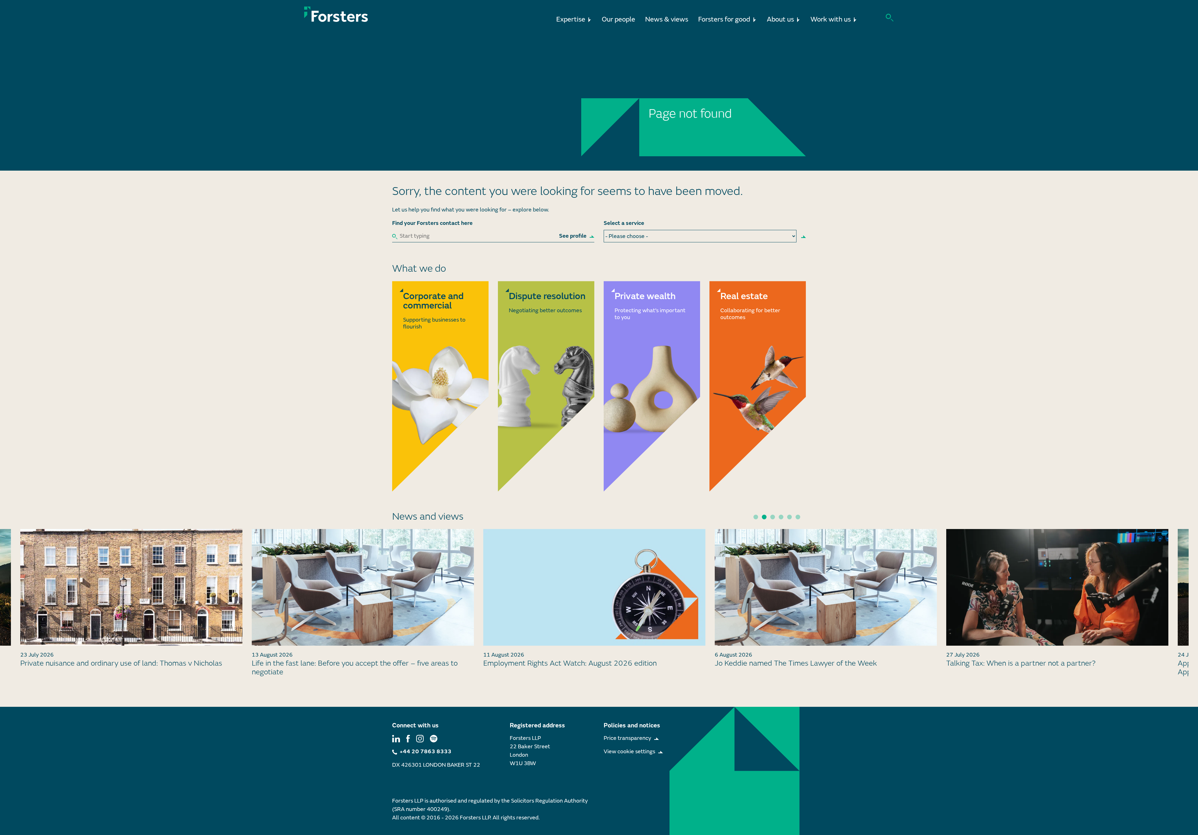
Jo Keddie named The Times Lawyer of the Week (564, 663)
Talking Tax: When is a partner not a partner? (789, 663)
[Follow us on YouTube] (433, 738)
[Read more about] (440, 386)
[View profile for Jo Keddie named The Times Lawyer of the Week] (594, 587)
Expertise (570, 19)
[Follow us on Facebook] (408, 738)
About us (780, 19)
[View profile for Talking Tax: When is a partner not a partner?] (826, 587)
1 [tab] (755, 517)
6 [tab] (798, 517)
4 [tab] (781, 517)
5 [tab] (789, 517)
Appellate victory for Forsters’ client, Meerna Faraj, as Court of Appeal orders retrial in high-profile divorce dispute (1049, 668)
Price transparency (627, 738)
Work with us (831, 19)
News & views (666, 19)
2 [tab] (764, 517)
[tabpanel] (594, 601)
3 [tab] (772, 517)
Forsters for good (724, 19)
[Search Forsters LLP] (889, 17)
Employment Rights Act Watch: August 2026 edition (338, 663)
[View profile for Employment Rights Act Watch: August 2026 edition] (363, 587)
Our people (618, 19)
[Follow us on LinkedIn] (396, 738)
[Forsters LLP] (336, 14)
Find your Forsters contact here (432, 223)
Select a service (624, 223)
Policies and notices (632, 725)
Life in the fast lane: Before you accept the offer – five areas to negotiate (123, 668)
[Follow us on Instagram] (420, 738)
